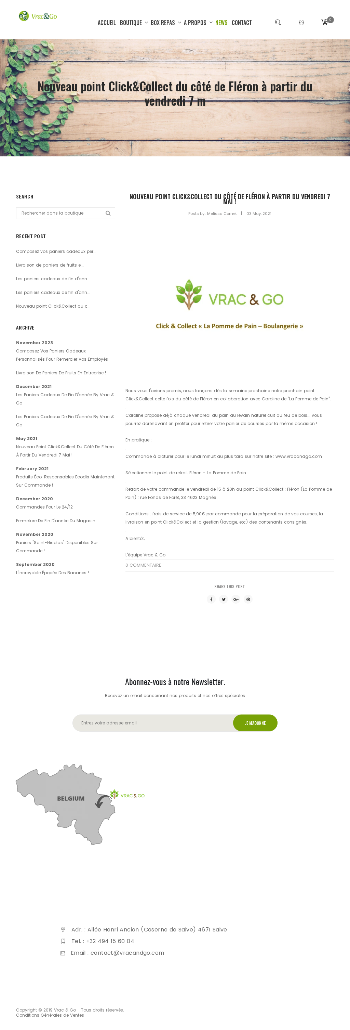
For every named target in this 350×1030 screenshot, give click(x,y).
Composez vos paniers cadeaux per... (56, 251)
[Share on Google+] (235, 599)
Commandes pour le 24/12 (44, 507)
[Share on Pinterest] (248, 599)
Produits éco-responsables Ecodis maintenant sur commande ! (65, 481)
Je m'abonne (255, 723)
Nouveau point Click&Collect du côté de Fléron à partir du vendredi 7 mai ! (230, 199)
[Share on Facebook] (211, 599)
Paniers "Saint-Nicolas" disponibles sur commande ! (57, 547)
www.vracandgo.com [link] (298, 456)
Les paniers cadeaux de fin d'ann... (53, 279)
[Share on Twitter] (223, 599)
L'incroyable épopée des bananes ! (52, 573)
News (221, 22)
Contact (242, 22)
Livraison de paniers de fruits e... (50, 265)
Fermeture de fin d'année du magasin (55, 521)
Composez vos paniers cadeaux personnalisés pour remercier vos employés (62, 355)
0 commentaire (143, 565)
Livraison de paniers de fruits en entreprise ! (61, 373)
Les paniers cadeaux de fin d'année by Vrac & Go (65, 399)
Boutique (131, 22)
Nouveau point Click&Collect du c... (53, 306)
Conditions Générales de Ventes (50, 1015)
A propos (196, 22)
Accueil (107, 22)
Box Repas (163, 22)
